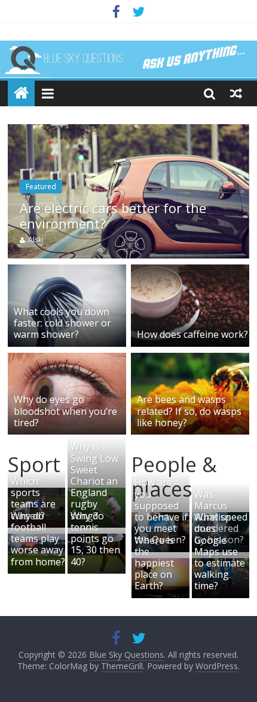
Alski (36, 240)
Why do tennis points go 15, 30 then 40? (95, 538)
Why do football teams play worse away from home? (38, 538)
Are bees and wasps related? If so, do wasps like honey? (189, 411)
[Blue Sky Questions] (128, 59)
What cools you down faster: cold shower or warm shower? (62, 323)
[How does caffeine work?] (190, 271)
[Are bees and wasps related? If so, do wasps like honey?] (190, 360)
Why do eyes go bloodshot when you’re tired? (65, 411)
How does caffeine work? (192, 334)
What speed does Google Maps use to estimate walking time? (220, 551)
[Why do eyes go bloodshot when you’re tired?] (67, 360)
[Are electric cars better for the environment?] (128, 131)
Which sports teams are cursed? (33, 498)
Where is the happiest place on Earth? (154, 563)
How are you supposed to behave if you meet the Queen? (161, 511)
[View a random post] (236, 93)
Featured (41, 186)
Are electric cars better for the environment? (113, 215)
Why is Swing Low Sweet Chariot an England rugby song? (94, 481)
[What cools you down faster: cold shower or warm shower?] (67, 271)
